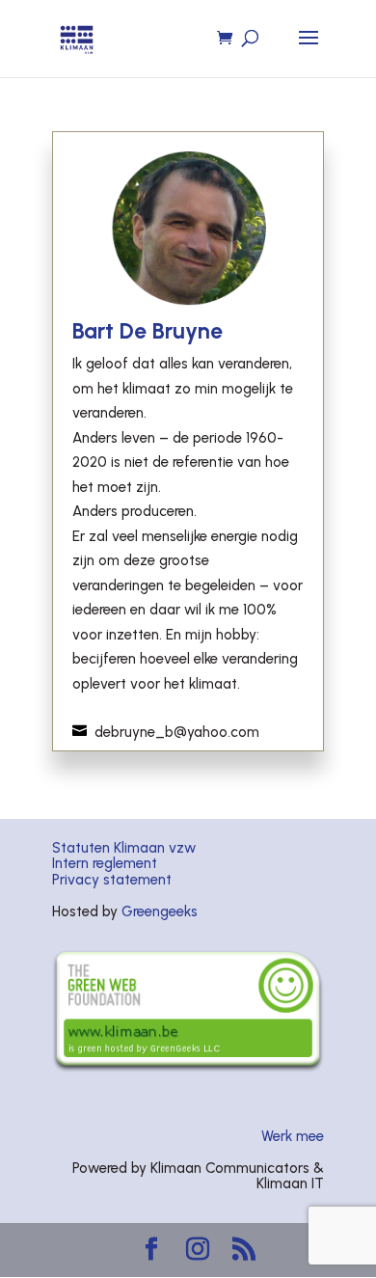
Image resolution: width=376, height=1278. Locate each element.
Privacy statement (112, 879)
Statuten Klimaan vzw (124, 848)
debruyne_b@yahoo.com (176, 732)
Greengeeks (159, 911)
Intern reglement (104, 863)
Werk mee (292, 1136)
